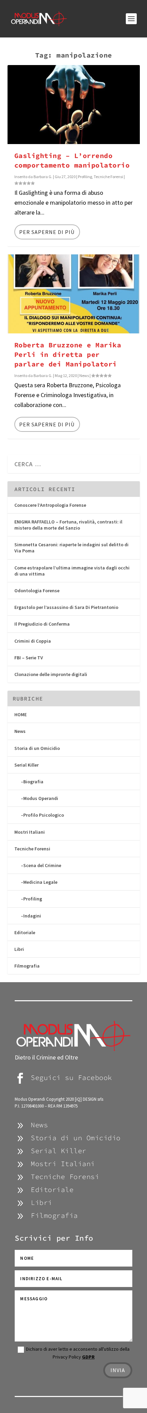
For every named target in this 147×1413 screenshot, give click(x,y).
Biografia (33, 782)
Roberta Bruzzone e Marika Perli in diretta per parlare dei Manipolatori (67, 354)
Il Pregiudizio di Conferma (42, 624)
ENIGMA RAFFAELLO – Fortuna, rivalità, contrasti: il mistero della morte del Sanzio (68, 525)
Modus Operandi (40, 798)
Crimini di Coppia (32, 641)
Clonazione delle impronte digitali (50, 674)
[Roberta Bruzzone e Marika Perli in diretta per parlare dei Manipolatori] (74, 293)
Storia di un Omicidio (37, 748)
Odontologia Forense (36, 590)
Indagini (32, 916)
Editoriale (24, 932)
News (84, 375)
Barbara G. (43, 176)
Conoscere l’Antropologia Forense (50, 505)
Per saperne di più (47, 232)
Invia (117, 1370)
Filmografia (27, 966)
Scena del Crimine (42, 865)
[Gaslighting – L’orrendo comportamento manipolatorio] (74, 104)
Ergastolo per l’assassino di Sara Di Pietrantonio (66, 607)
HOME (20, 714)
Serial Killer (26, 765)
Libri (19, 949)
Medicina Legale (40, 882)
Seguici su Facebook (71, 1077)
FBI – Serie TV (28, 658)
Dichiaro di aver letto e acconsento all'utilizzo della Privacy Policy (78, 1353)
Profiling (85, 176)
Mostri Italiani (29, 832)
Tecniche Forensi (108, 176)
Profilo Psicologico (43, 815)
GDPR (88, 1357)
